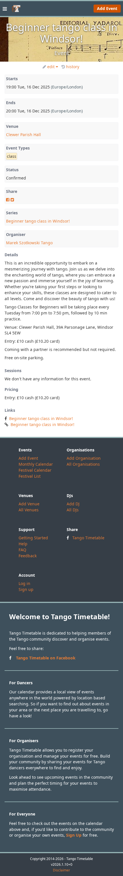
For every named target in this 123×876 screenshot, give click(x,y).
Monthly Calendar (36, 464)
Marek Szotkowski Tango (29, 242)
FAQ (22, 549)
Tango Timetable (88, 537)
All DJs (73, 509)
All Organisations (83, 464)
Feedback (28, 555)
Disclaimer (61, 870)
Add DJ (73, 503)
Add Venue (29, 503)
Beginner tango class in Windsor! (38, 221)
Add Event (107, 8)
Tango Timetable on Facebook (46, 658)
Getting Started (33, 537)
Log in (24, 583)
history (72, 66)
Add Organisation (84, 458)
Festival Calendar (35, 470)
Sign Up (74, 835)
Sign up (26, 589)
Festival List (30, 476)
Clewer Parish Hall (23, 134)
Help (23, 543)
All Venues (29, 509)
